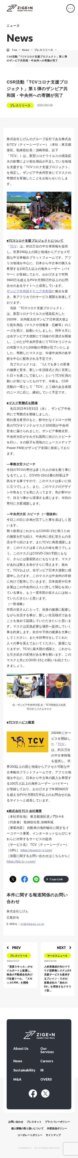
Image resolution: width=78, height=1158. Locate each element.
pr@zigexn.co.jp (32, 924)
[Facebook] (33, 1093)
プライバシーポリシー (57, 1122)
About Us (20, 1048)
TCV (13, 246)
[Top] (19, 8)
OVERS (46, 1079)
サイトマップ (53, 1135)
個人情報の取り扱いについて (27, 1128)
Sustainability (23, 1070)
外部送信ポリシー (57, 1128)
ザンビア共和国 (18, 291)
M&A (17, 1079)
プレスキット (34, 1122)
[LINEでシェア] (36, 879)
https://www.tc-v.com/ (36, 850)
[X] (45, 1093)
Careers (46, 1061)
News (17, 1061)
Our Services (47, 1050)
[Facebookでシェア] (24, 879)
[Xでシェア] (13, 879)
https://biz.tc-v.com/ (21, 861)
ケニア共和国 (42, 291)
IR (42, 1070)
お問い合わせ (15, 1122)
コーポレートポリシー (29, 1135)
